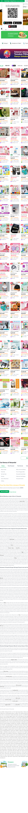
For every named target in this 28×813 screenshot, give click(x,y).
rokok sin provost (3, 756)
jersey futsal (21, 720)
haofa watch (9, 749)
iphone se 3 (19, 752)
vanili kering (25, 724)
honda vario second (12, 739)
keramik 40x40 (11, 729)
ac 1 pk (13, 711)
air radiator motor (23, 742)
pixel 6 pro (2, 743)
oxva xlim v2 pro (25, 753)
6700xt (17, 730)
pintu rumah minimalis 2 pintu (5, 727)
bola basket (18, 721)
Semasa (2, 476)
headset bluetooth (18, 743)
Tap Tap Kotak (3, 474)
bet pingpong (15, 720)
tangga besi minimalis (22, 733)
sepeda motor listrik (13, 737)
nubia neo (21, 746)
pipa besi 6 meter (22, 726)
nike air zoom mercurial (13, 719)
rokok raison (9, 747)
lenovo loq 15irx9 (18, 729)
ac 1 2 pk (4, 716)
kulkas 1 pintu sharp (14, 714)
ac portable (2, 711)
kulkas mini (2, 713)
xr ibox (3, 753)
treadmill (19, 719)
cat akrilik (18, 723)
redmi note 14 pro (21, 749)
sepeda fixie (14, 740)
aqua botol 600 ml (7, 717)
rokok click (7, 753)
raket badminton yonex (4, 721)
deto (10, 753)
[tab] (7, 65)
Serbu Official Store (4, 478)
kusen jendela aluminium (20, 734)
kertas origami (2, 733)
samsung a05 (8, 746)
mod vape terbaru (3, 749)
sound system (7, 743)
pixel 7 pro (6, 742)
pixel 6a (1, 744)
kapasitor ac (13, 717)
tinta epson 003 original (9, 736)
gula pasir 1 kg (15, 726)
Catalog (2, 480)
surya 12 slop (15, 756)
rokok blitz (10, 750)
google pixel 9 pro (20, 740)
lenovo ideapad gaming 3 (5, 730)
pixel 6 (10, 740)
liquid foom (15, 749)
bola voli (10, 720)
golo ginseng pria (23, 754)
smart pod (2, 752)
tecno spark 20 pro (3, 750)
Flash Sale (3, 471)
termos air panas (15, 727)
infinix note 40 (19, 739)
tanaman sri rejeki (5, 734)
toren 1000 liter (9, 733)
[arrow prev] (1, 43)
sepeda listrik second (4, 740)
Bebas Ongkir (3, 469)
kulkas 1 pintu (15, 716)
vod (20, 750)
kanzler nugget (9, 716)
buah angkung (21, 716)
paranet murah (21, 727)
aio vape (5, 754)
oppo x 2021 (7, 752)
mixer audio (2, 726)
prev (2, 17)
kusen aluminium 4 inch (4, 737)
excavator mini (13, 723)
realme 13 (15, 744)
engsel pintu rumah (21, 737)
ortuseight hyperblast (4, 720)
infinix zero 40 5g (16, 750)
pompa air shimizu (17, 736)
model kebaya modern (9, 713)
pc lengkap (5, 729)
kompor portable (7, 723)
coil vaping (17, 754)
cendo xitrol (19, 753)
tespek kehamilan (10, 754)
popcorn (20, 714)
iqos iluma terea (13, 752)
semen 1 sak (5, 739)
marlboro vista (23, 747)
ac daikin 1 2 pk (18, 713)
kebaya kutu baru (8, 711)
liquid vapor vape (15, 746)
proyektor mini (12, 734)
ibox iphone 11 (16, 742)
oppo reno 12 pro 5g (16, 747)
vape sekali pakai (21, 756)
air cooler (2, 714)
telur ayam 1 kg (5, 719)
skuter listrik (10, 742)
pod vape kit (2, 746)
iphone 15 (13, 743)
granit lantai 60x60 (8, 726)
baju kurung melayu (19, 711)
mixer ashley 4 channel (8, 744)
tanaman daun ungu (18, 724)
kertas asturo (15, 733)
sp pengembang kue (10, 724)
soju (1, 716)
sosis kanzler (19, 717)
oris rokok (14, 753)
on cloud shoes (7, 714)
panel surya (13, 730)
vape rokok (10, 756)
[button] (5, 43)
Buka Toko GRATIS (4, 491)
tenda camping (12, 721)
